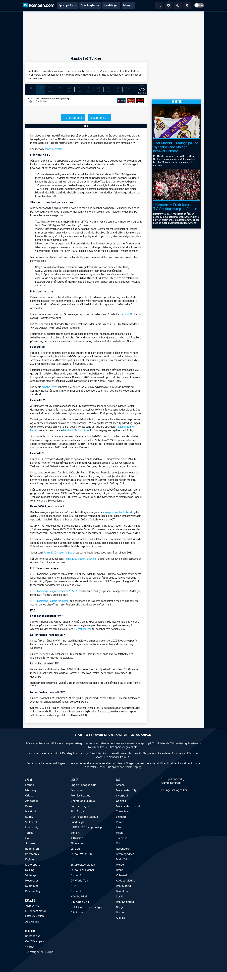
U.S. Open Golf (80, 901)
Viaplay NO (32, 905)
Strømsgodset (125, 854)
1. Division (77, 838)
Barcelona (122, 891)
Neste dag (97, 117)
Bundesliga (77, 822)
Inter (119, 827)
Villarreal (121, 875)
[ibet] (140, 100)
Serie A (75, 832)
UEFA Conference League (87, 907)
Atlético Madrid (125, 880)
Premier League (80, 795)
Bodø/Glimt (123, 859)
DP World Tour (80, 880)
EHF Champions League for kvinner (49, 600)
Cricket (29, 795)
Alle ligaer (77, 912)
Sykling (29, 870)
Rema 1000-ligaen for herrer (59, 552)
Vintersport (32, 875)
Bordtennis (32, 854)
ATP (73, 885)
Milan (119, 832)
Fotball (29, 785)
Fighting (30, 859)
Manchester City (126, 790)
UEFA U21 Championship (86, 827)
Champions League (83, 800)
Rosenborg (123, 848)
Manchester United (128, 806)
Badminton (32, 848)
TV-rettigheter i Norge (39, 952)
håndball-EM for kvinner (76, 430)
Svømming (32, 885)
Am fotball (31, 800)
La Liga (75, 848)
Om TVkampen (34, 941)
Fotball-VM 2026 (81, 854)
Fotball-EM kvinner (82, 870)
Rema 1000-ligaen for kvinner (80, 558)
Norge (120, 907)
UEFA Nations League (84, 816)
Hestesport (32, 880)
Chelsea (121, 800)
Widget (29, 946)
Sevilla (120, 896)
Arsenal (120, 785)
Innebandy (31, 827)
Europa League (80, 806)
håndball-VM (49, 387)
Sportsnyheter (90, 5)
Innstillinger (111, 5)
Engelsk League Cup (83, 785)
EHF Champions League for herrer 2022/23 (54, 591)
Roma (119, 822)
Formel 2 (76, 891)
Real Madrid (123, 885)
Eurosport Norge (36, 911)
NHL (73, 859)
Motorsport (32, 864)
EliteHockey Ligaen (83, 864)
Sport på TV (65, 5)
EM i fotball (78, 811)
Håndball (30, 811)
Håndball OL (126, 314)
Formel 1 (76, 875)
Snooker (30, 843)
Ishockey (30, 790)
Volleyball (31, 822)
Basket (29, 806)
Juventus (121, 838)
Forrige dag (75, 117)
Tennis (29, 832)
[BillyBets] (130, 100)
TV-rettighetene (83, 629)
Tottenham (122, 811)
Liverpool (122, 795)
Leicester (121, 816)
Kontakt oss (32, 936)
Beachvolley (32, 891)
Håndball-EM (79, 896)
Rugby (29, 816)
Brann (119, 870)
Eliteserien (77, 843)
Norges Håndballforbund (118, 512)
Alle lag (120, 917)
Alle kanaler (32, 921)
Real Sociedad (125, 901)
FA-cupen (77, 790)
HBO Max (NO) (34, 916)
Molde (120, 864)
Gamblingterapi (171, 782)
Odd (118, 843)
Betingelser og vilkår (174, 790)
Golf (28, 838)
